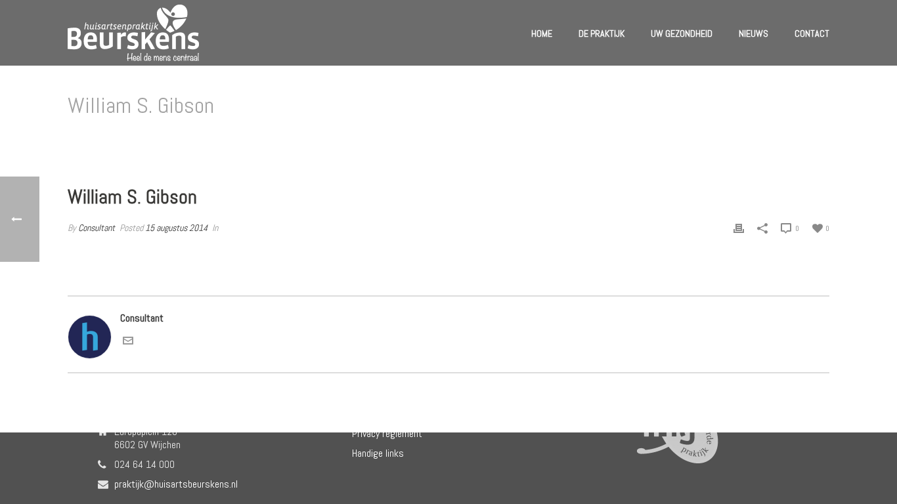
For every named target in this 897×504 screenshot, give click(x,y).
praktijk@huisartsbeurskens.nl (176, 484)
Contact (812, 33)
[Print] (738, 228)
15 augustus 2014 (176, 228)
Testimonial (730, 139)
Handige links (378, 453)
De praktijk (601, 33)
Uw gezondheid (681, 33)
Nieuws (753, 33)
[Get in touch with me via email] (128, 342)
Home (541, 33)
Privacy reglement (387, 434)
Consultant (96, 228)
